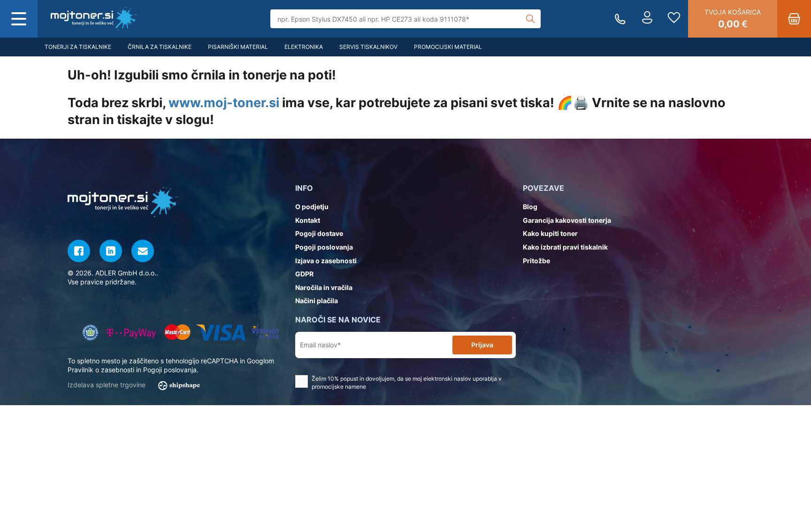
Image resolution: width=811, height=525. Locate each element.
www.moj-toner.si (223, 102)
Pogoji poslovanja (324, 247)
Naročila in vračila (323, 287)
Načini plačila (316, 301)
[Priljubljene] (674, 18)
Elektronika (303, 46)
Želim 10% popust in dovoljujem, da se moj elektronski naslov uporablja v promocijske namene (407, 382)
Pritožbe (536, 261)
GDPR (304, 274)
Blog (530, 207)
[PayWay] (131, 332)
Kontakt (307, 220)
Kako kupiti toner (550, 233)
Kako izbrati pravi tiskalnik (565, 247)
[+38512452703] (620, 19)
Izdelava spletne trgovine (107, 385)
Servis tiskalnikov (368, 46)
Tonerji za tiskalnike (78, 46)
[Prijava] (647, 18)
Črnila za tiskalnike (159, 46)
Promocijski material (448, 46)
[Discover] (265, 332)
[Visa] (220, 332)
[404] (94, 19)
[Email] (142, 251)
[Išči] (530, 19)
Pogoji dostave (319, 233)
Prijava (482, 345)
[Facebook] (79, 251)
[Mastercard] (177, 332)
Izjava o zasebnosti (326, 261)
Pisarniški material (238, 46)
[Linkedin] (110, 251)
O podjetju (312, 207)
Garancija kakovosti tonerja (567, 220)
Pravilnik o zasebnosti (101, 370)
